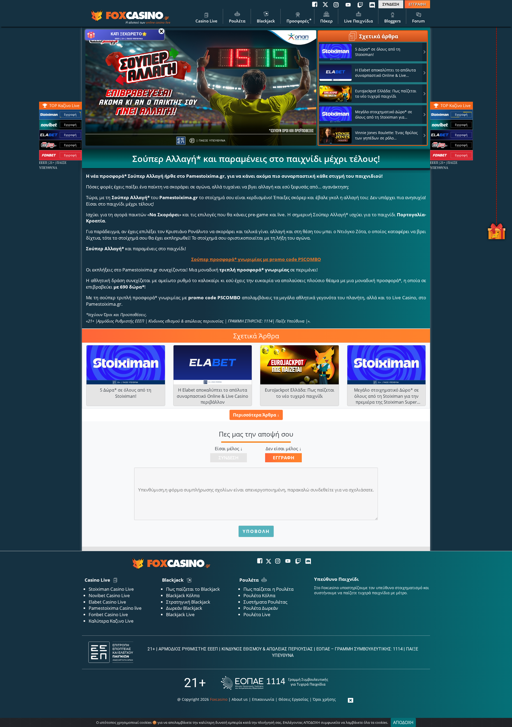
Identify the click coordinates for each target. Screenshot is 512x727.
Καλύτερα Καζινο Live (111, 621)
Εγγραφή (461, 114)
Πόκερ (326, 21)
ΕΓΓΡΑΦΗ (417, 4)
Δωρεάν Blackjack (184, 608)
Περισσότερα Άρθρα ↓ (256, 415)
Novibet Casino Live (109, 595)
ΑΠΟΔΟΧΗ (403, 722)
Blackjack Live (180, 614)
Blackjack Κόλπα (182, 595)
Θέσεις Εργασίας (293, 699)
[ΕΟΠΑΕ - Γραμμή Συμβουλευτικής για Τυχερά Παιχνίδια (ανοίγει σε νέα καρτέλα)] (274, 683)
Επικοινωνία (263, 699)
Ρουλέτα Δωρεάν (260, 608)
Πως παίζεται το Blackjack (193, 589)
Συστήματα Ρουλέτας (265, 602)
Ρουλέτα (237, 21)
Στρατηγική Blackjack (188, 602)
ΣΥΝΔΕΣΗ (390, 4)
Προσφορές (298, 21)
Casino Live (206, 21)
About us (240, 699)
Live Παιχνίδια (358, 21)
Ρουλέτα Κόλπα (259, 595)
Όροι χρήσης (324, 699)
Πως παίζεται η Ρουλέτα (268, 589)
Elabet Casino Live (107, 602)
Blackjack (266, 21)
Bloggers (392, 21)
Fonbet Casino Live (108, 614)
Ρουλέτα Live (256, 614)
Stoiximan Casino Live (111, 589)
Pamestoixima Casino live (115, 608)
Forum (418, 21)
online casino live (158, 22)
